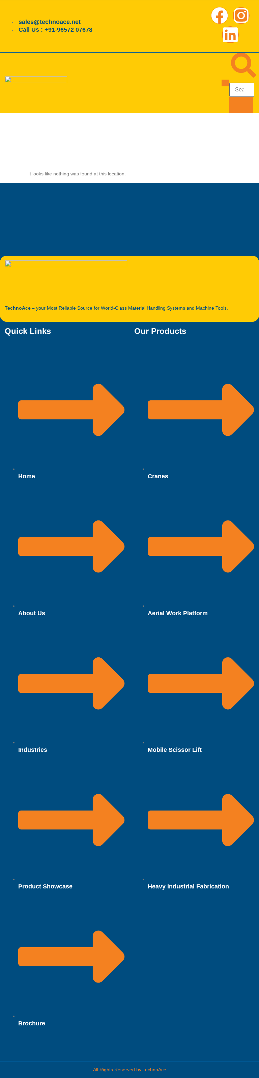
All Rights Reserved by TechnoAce (129, 1069)
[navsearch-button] (243, 76)
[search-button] (241, 105)
